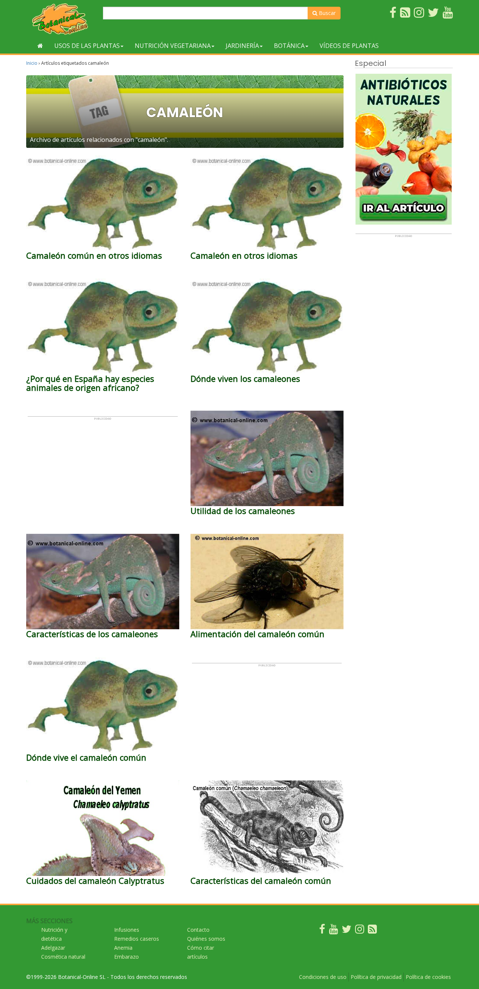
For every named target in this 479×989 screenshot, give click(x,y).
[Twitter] (346, 930)
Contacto (198, 929)
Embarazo (126, 956)
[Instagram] (359, 930)
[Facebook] (322, 930)
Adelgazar (53, 947)
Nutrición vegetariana (173, 46)
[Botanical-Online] (62, 19)
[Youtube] (333, 930)
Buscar (326, 12)
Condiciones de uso (323, 976)
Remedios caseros (136, 938)
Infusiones (126, 929)
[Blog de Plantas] (372, 930)
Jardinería (242, 46)
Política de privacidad (376, 976)
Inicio (31, 63)
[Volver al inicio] (40, 46)
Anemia (123, 947)
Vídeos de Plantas (349, 46)
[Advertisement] (103, 472)
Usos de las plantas (87, 46)
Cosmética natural (63, 956)
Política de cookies (428, 976)
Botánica (289, 46)
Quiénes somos (206, 938)
